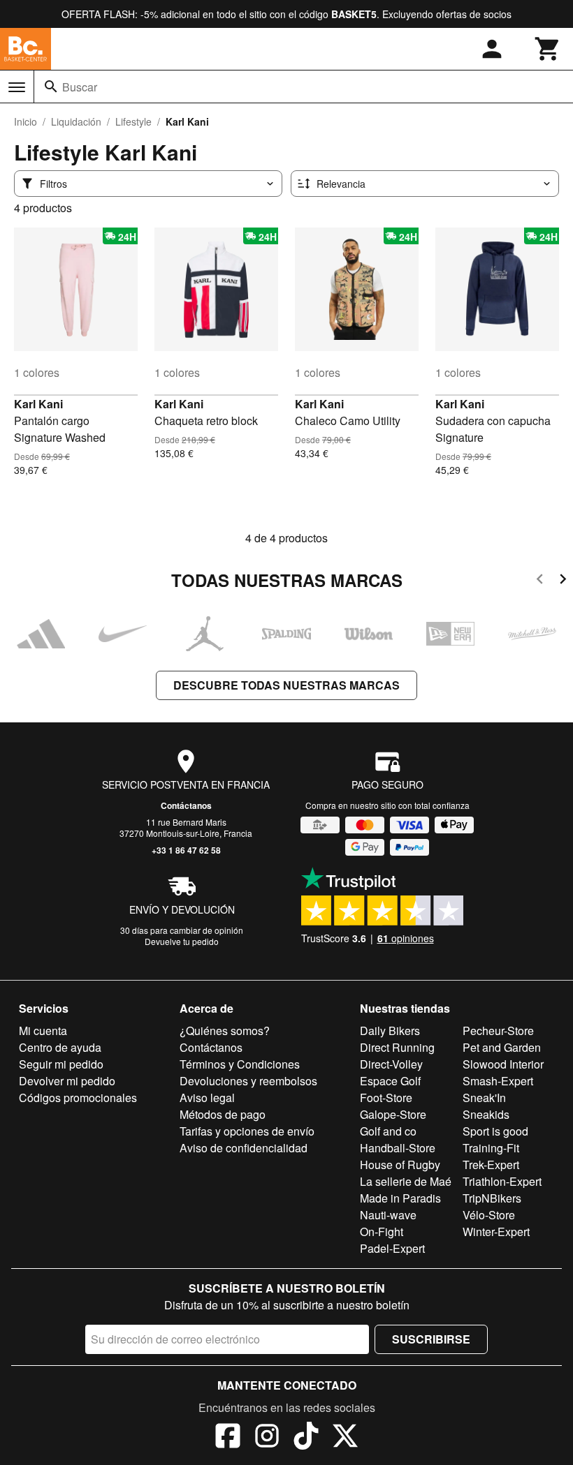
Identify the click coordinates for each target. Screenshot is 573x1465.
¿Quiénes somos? (225, 1030)
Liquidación (76, 121)
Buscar (79, 87)
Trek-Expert (491, 1165)
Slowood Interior (503, 1064)
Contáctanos (186, 805)
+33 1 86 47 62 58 (186, 850)
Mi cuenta (43, 1030)
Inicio (25, 121)
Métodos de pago (223, 1114)
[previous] (540, 581)
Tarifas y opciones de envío (247, 1131)
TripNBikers (492, 1198)
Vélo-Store (489, 1215)
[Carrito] (548, 49)
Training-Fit (491, 1148)
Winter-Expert (496, 1232)
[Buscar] (51, 86)
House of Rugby (400, 1165)
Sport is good (495, 1131)
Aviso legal (207, 1098)
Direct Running (397, 1047)
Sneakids (486, 1114)
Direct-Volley (391, 1064)
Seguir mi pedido (61, 1064)
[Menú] (17, 87)
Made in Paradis (400, 1198)
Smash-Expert (498, 1081)
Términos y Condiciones (240, 1064)
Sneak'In (484, 1098)
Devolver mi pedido (67, 1081)
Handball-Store (397, 1148)
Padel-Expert (392, 1248)
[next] (563, 581)
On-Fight (381, 1232)
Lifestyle (133, 121)
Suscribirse (431, 1339)
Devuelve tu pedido (182, 941)
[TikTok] (306, 1438)
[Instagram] (267, 1438)
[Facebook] (228, 1438)
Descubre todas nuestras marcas (286, 685)
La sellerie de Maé (405, 1181)
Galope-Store (393, 1114)
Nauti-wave (388, 1215)
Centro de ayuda (60, 1047)
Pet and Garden (502, 1047)
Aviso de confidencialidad (243, 1148)
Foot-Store (386, 1098)
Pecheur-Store (498, 1030)
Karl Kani (38, 404)
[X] (345, 1438)
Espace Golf (390, 1081)
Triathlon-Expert (502, 1181)
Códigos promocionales (78, 1098)
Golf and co (388, 1131)
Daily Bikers (390, 1030)
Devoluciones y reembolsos (248, 1081)
